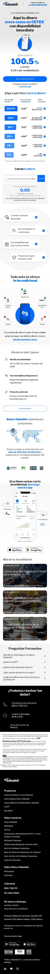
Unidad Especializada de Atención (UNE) (20, 844)
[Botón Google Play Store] (12, 944)
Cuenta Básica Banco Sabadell (16, 799)
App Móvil (8, 811)
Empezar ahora (25, 408)
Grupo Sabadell (10, 822)
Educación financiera (12, 840)
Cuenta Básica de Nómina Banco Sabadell (21, 803)
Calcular (41, 178)
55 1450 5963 (11, 893)
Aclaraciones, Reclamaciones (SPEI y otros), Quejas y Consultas (22, 835)
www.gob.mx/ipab (7, 763)
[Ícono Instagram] (17, 969)
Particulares (9, 871)
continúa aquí (25, 87)
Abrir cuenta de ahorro (25, 79)
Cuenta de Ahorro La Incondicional (18, 795)
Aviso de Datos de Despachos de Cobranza (22, 852)
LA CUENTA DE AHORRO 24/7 (25, 13)
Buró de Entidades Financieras (16, 848)
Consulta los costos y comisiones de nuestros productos (23, 927)
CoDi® (6, 807)
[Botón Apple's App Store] (29, 944)
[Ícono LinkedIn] (5, 969)
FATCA (7, 830)
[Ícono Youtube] (11, 968)
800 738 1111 (10, 888)
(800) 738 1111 (19, 705)
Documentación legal (13, 936)
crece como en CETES (24, 22)
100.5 (22, 61)
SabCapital (8, 826)
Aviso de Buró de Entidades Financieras (20, 856)
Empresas (8, 875)
